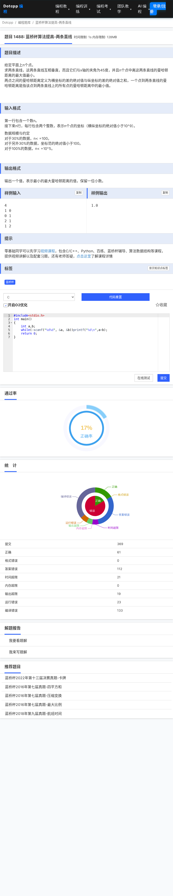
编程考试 (104, 9)
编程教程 (62, 9)
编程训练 (83, 9)
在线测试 (143, 378)
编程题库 (24, 22)
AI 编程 (144, 9)
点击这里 (84, 256)
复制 (79, 192)
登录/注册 (158, 9)
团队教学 (124, 9)
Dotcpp (7, 22)
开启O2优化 (17, 305)
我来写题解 (18, 652)
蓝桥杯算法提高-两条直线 (53, 22)
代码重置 (115, 297)
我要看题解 (18, 640)
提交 (163, 378)
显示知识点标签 (158, 268)
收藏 (163, 305)
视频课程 (48, 251)
